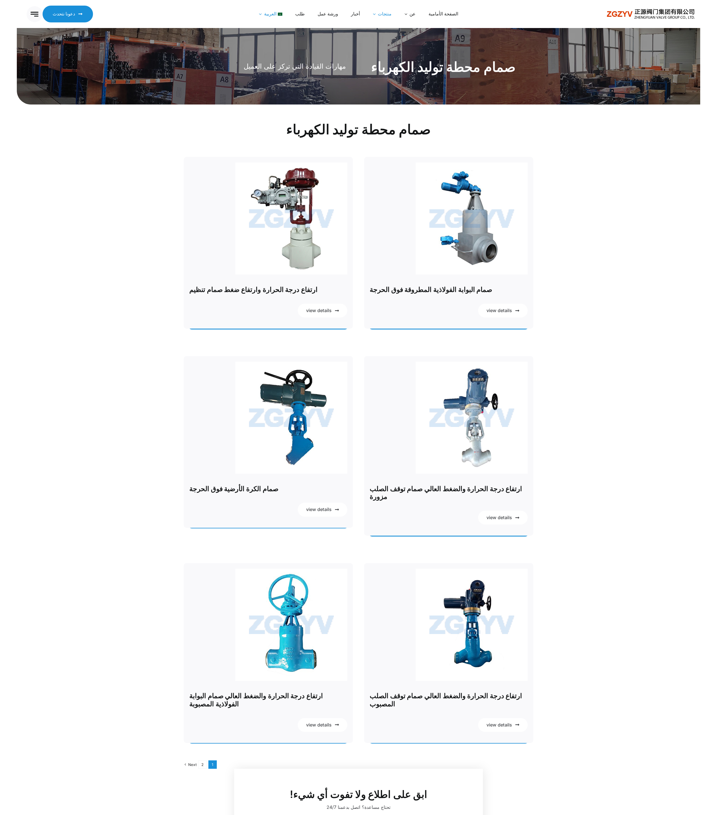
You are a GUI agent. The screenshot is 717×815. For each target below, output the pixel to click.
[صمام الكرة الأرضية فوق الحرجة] (291, 365)
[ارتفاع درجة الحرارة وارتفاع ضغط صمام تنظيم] (291, 166)
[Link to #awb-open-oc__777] (35, 14)
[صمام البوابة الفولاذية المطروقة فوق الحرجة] (472, 166)
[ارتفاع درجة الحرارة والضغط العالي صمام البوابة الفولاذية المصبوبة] (291, 572)
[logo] (651, 10)
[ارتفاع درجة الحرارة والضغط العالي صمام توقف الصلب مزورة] (472, 365)
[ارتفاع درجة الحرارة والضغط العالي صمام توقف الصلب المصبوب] (472, 572)
